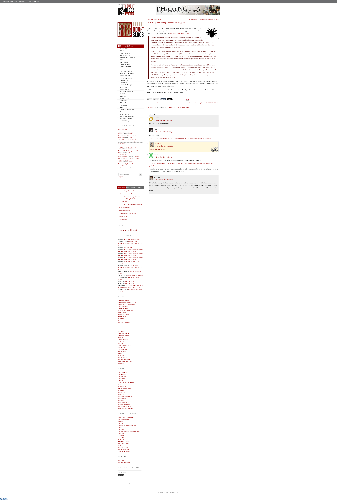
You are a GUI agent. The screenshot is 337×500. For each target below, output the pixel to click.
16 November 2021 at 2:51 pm (164, 120)
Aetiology (120, 421)
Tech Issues (21, 1)
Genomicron (121, 378)
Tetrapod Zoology (123, 447)
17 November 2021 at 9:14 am (163, 180)
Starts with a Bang (123, 443)
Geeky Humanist (125, 76)
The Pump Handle (123, 449)
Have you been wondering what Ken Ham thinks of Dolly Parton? (130, 243)
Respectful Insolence (124, 441)
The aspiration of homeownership (127, 135)
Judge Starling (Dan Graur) (126, 382)
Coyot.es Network (123, 372)
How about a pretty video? (125, 132)
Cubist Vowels (124, 62)
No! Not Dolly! (123, 219)
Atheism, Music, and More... (128, 57)
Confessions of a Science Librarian (128, 425)
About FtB (6, 1)
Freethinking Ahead (126, 71)
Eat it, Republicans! (124, 207)
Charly (128, 152)
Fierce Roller (123, 69)
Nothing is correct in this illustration (129, 194)
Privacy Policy (13, 1)
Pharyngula (123, 100)
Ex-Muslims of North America (126, 310)
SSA (119, 320)
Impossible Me (124, 80)
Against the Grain (125, 53)
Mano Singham (124, 89)
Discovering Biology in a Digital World (129, 431)
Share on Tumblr (163, 99)
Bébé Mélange (131, 148)
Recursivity (123, 107)
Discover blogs (122, 376)
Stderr (122, 112)
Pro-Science (123, 105)
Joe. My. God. (122, 347)
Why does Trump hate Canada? (127, 139)
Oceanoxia (123, 96)
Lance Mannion (122, 349)
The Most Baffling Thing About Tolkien (129, 151)
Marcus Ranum (130, 144)
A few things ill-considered (126, 417)
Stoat (119, 445)
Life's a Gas (123, 87)
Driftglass (121, 341)
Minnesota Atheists (123, 314)
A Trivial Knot (124, 48)
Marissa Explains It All (126, 91)
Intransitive (123, 82)
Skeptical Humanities (124, 359)
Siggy (131, 137)
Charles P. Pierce (123, 339)
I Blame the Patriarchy (124, 345)
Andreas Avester (125, 55)
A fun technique (122, 143)
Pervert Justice (124, 98)
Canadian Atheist (123, 306)
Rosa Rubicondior (123, 316)
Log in (120, 179)
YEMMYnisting (124, 121)
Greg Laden (121, 435)
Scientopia (121, 400)
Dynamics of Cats (123, 433)
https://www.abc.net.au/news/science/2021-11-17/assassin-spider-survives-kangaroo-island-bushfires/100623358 (180, 138)
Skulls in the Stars (123, 402)
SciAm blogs (121, 392)
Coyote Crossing (123, 374)
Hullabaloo (121, 343)
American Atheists (123, 300)
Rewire (120, 353)
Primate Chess (124, 103)
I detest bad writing (124, 210)
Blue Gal (120, 337)
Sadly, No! (121, 355)
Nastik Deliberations (126, 94)
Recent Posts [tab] (121, 187)
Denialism (121, 429)
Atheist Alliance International (126, 304)
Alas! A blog (121, 331)
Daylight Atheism (125, 64)
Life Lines (121, 437)
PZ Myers (131, 133)
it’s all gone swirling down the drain (179, 33)
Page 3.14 (121, 439)
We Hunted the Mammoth (125, 361)
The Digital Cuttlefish (126, 118)
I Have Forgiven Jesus (126, 78)
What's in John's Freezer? (125, 408)
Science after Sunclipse (125, 396)
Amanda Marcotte (123, 333)
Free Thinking (122, 312)
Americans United (123, 335)
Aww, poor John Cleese (154, 19)
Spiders (173, 107)
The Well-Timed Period (124, 406)
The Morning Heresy (124, 322)
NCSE (119, 384)
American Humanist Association (127, 302)
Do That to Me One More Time (127, 147)
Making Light (122, 351)
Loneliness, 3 (122, 154)
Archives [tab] (140, 187)
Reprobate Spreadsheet (127, 109)
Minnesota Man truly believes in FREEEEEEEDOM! (203, 19)
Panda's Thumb (122, 386)
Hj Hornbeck (136, 156)
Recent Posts (35, 1)
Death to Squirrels (125, 67)
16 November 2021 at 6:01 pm (164, 146)
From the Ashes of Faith (127, 73)
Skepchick (121, 460)
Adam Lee (133, 167)
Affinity (122, 51)
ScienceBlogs (122, 398)
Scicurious (121, 394)
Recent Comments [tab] (131, 187)
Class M (120, 423)
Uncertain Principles (124, 451)
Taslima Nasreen (125, 114)
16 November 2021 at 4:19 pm (164, 132)
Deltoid (120, 427)
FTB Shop (28, 1)
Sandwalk (121, 318)
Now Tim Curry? (123, 202)
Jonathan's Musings (126, 85)
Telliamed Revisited (124, 404)
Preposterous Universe (124, 388)
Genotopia (121, 380)
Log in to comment (184, 107)
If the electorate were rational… (128, 213)
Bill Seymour (124, 60)
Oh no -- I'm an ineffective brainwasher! (130, 204)
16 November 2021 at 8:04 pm (164, 157)
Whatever (121, 363)
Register (120, 177)
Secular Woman (122, 357)
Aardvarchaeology (123, 419)
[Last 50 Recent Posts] (122, 129)
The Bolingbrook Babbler (127, 116)
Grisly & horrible (123, 216)
